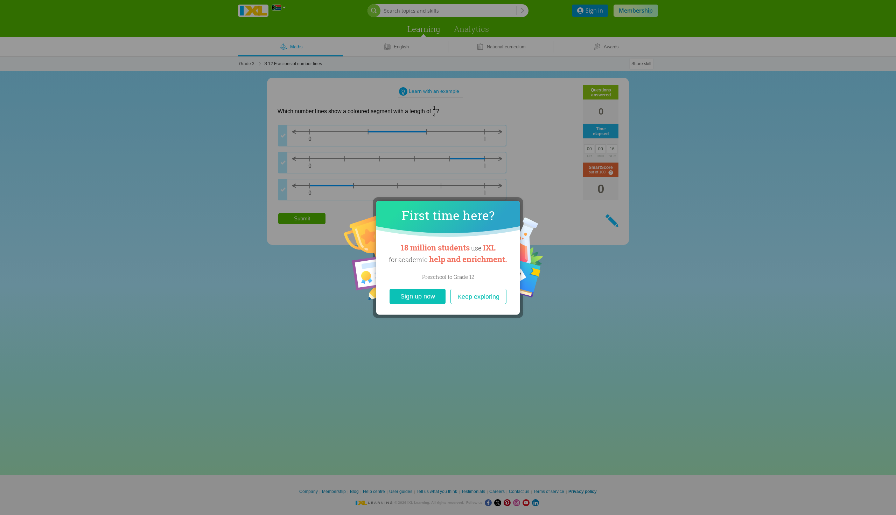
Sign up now (417, 296)
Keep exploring (478, 296)
